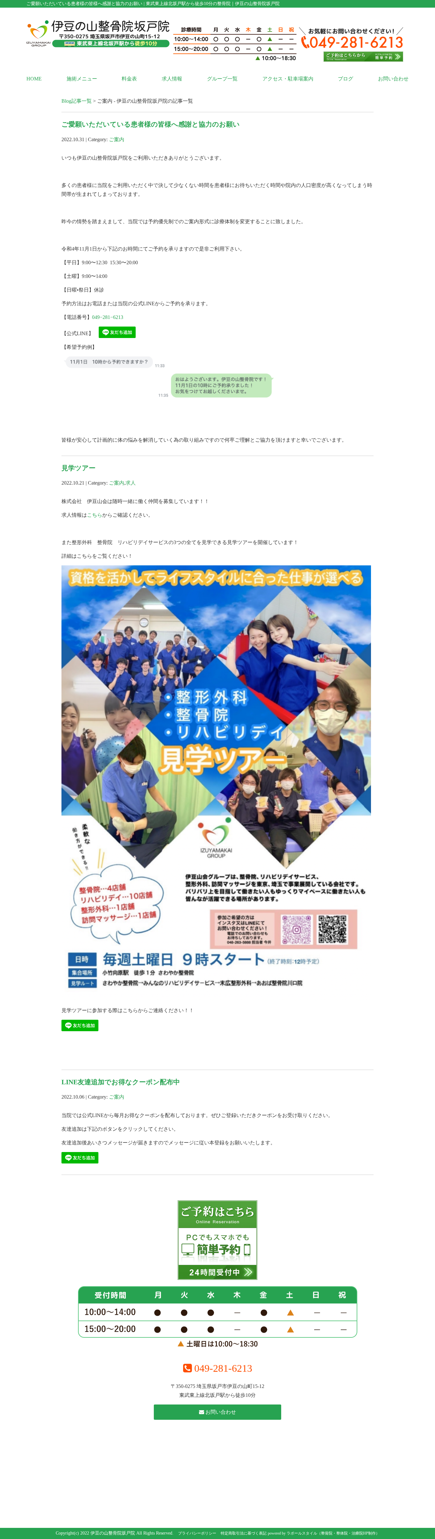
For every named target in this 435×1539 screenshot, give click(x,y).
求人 (130, 483)
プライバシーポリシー (197, 1533)
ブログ (345, 78)
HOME (34, 78)
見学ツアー (78, 468)
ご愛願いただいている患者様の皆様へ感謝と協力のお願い (150, 124)
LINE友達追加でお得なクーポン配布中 (120, 1082)
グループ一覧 (222, 78)
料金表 (129, 78)
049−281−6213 (107, 317)
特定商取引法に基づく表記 (244, 1533)
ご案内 (116, 139)
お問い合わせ (393, 78)
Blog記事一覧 (76, 101)
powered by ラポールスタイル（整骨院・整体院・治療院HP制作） (324, 1533)
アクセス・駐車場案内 (287, 78)
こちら (94, 515)
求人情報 (172, 78)
